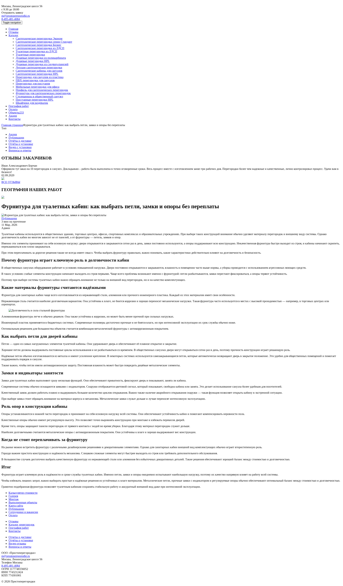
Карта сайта (16, 505)
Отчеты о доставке (20, 537)
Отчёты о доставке (20, 140)
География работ (19, 106)
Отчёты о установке (21, 144)
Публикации (16, 137)
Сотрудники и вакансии (23, 512)
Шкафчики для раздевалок (32, 102)
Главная (13, 28)
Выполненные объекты (23, 502)
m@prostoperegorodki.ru (15, 15)
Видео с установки (20, 147)
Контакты (15, 118)
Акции (13, 115)
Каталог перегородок (21, 524)
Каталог (13, 35)
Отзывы (13, 32)
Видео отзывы (17, 543)
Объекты (16, 112)
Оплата (13, 109)
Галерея (13, 496)
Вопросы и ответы (20, 150)
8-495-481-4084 (10, 19)
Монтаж (14, 499)
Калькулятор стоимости (23, 492)
